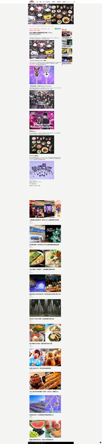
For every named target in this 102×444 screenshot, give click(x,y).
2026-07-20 (31, 393)
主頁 (30, 26)
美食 (35, 26)
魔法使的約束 (38, 30)
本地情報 (53, 1)
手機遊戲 (35, 30)
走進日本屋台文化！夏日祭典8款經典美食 (40, 368)
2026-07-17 (31, 441)
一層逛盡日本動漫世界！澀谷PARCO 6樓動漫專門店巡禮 (44, 220)
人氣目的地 (48, 1)
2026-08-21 (31, 272)
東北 (37, 1)
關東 (30, 221)
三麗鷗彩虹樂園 (31, 30)
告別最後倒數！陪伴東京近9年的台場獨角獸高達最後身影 (44, 244)
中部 (43, 1)
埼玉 (30, 320)
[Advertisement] (45, 191)
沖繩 (30, 345)
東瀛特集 (59, 1)
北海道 (31, 416)
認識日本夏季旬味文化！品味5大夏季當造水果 (41, 439)
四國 (40, 1)
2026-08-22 (31, 247)
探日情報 (32, 26)
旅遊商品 (64, 1)
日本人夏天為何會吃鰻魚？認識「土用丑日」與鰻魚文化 (43, 391)
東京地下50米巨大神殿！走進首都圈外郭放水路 (41, 319)
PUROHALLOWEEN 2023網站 (36, 185)
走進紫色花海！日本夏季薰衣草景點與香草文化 (41, 415)
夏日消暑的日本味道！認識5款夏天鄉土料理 (40, 343)
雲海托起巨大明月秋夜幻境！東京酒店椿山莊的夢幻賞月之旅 (45, 294)
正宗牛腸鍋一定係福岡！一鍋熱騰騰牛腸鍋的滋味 (42, 269)
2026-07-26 (31, 346)
